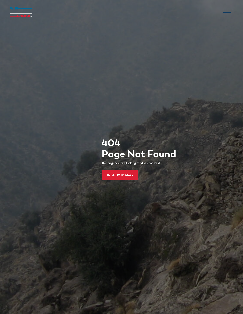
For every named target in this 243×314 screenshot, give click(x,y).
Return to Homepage (120, 175)
